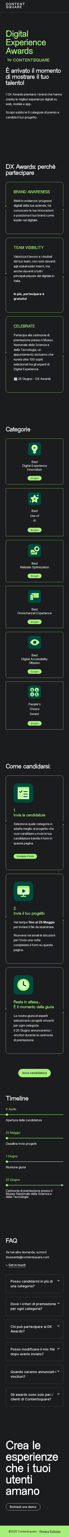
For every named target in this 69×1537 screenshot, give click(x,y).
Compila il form (25, 856)
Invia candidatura (34, 1073)
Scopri (35, 478)
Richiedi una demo (24, 1507)
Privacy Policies (50, 1531)
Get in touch (17, 1264)
